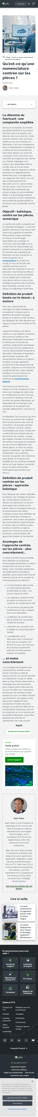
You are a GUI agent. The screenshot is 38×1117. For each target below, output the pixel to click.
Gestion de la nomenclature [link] (19, 731)
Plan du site (29, 1072)
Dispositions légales (18, 1067)
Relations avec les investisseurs (23, 1008)
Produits (6, 1014)
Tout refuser (17, 1103)
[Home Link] (4, 57)
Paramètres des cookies (19, 1075)
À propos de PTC (7, 1008)
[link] (14, 760)
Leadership (7, 1032)
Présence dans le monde (22, 1028)
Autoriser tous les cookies (17, 1098)
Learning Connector (7, 1019)
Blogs (8, 57)
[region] (17, 1096)
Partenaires (20, 1018)
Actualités (20, 1014)
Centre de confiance (19, 1070)
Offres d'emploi (6, 1026)
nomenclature (9, 261)
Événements (21, 1022)
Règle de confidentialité (13, 1072)
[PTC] (19, 1058)
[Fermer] (32, 1081)
